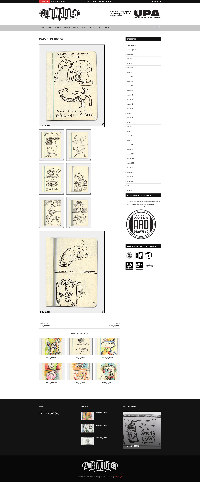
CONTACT (101, 1)
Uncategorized (132, 50)
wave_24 (130, 168)
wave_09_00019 (101, 413)
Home (88, 1)
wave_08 (130, 86)
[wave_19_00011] (80, 346)
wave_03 (130, 63)
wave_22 (130, 149)
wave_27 (58, 27)
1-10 (98, 27)
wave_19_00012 (51, 358)
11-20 (91, 27)
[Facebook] (152, 1)
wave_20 (130, 140)
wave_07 (130, 81)
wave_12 (130, 104)
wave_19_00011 (79, 358)
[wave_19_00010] (107, 346)
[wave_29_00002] (142, 430)
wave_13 (130, 109)
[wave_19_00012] (52, 346)
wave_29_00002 (60, 2)
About (94, 1)
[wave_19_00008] (80, 371)
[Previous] (51, 1)
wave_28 (130, 186)
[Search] (160, 28)
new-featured (131, 45)
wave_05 (130, 72)
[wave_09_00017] (87, 441)
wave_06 (130, 77)
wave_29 (130, 190)
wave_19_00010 (107, 358)
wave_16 (130, 122)
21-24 (83, 27)
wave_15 (130, 118)
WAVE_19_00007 (107, 383)
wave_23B (130, 158)
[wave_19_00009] (52, 371)
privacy (108, 1)
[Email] (160, 1)
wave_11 (130, 99)
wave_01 (130, 54)
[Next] (53, 1)
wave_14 (130, 113)
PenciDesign (118, 477)
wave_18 (130, 131)
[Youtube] (157, 1)
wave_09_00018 (101, 425)
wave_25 (75, 27)
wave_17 (130, 127)
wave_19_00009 (51, 383)
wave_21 (130, 145)
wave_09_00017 (101, 438)
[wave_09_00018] (87, 428)
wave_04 (130, 68)
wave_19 (130, 136)
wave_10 (130, 95)
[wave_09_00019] (87, 416)
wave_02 (130, 59)
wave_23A (130, 154)
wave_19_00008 (79, 383)
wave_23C (130, 163)
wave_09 (130, 90)
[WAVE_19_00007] (107, 371)
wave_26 (67, 27)
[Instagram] (155, 1)
